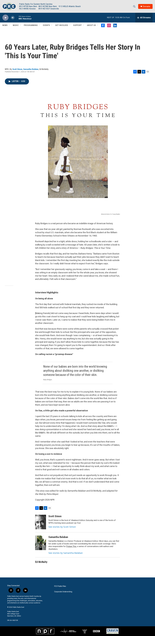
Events (46, 25)
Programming (31, 25)
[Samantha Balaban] (40, 543)
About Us (91, 25)
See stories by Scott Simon (62, 526)
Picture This (71, 546)
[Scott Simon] (40, 522)
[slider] (16, 17)
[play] (5, 17)
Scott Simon (17, 69)
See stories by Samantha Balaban (65, 552)
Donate (146, 6)
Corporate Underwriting (63, 592)
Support (77, 25)
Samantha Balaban (30, 69)
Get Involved (61, 25)
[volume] (13, 17)
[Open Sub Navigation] (9, 25)
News (5, 25)
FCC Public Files (60, 586)
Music (16, 25)
